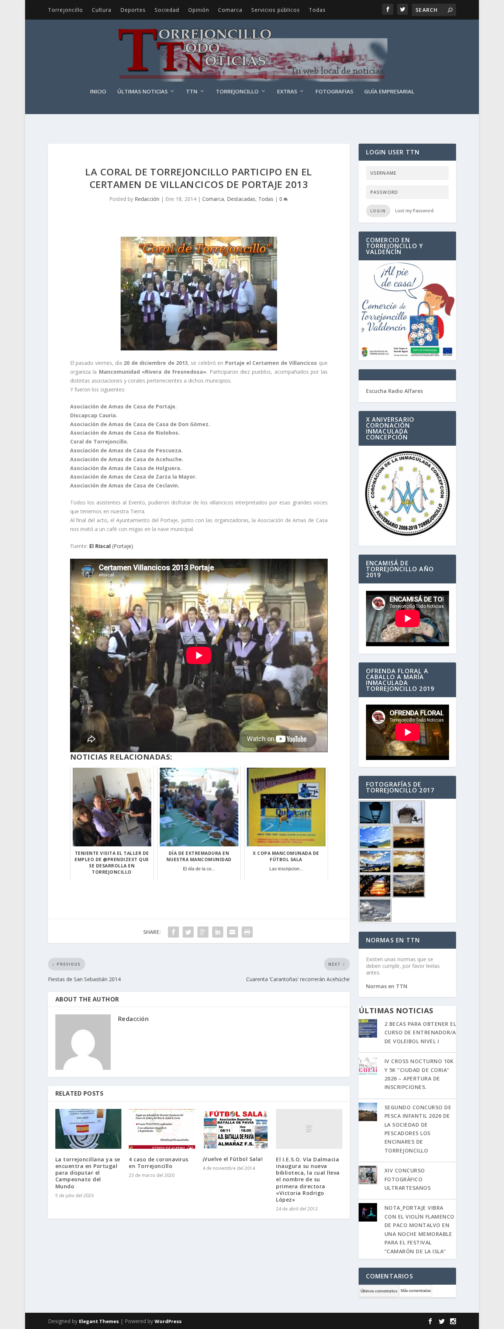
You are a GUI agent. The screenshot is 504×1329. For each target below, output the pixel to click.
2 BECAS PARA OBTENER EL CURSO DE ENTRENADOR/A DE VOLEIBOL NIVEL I (420, 1032)
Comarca (230, 9)
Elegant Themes (99, 1321)
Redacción (147, 198)
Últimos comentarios (378, 1291)
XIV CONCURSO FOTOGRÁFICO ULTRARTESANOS (407, 1179)
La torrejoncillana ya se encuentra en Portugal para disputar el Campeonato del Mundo (87, 1173)
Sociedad (167, 9)
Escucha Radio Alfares (394, 390)
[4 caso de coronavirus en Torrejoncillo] (162, 1129)
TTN (191, 91)
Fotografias (334, 91)
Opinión (198, 9)
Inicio (98, 91)
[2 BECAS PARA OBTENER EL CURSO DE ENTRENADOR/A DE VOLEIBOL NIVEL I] (368, 1029)
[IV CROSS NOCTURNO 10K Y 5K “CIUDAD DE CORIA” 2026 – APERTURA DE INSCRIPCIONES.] (368, 1066)
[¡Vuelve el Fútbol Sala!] (236, 1128)
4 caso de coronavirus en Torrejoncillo (159, 1162)
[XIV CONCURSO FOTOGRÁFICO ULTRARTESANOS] (368, 1176)
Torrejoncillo (65, 9)
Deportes (133, 9)
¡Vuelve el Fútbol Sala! (233, 1158)
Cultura (101, 9)
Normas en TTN (386, 986)
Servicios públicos (275, 9)
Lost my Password (414, 211)
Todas (317, 9)
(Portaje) (111, 545)
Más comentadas (416, 1290)
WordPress (168, 1321)
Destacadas (241, 198)
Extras (287, 91)
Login (378, 210)
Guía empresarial (389, 91)
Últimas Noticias (142, 91)
